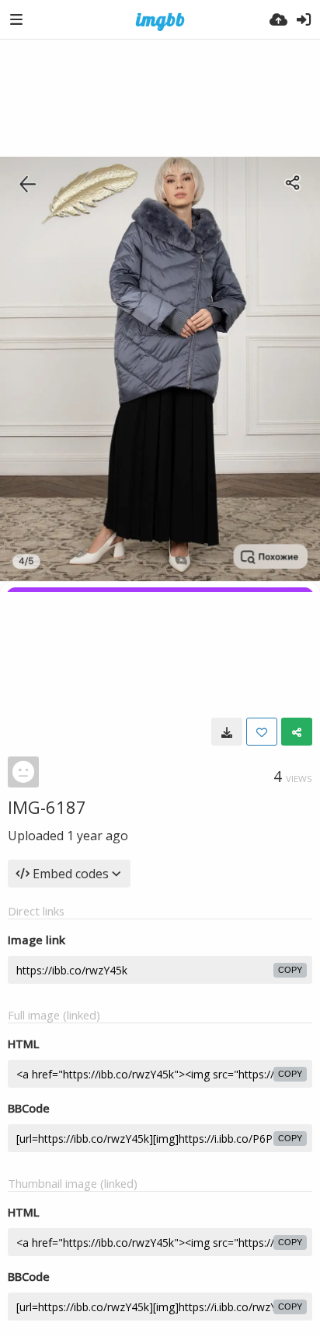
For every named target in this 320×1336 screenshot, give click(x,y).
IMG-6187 (47, 807)
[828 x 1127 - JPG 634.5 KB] (226, 732)
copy (290, 969)
